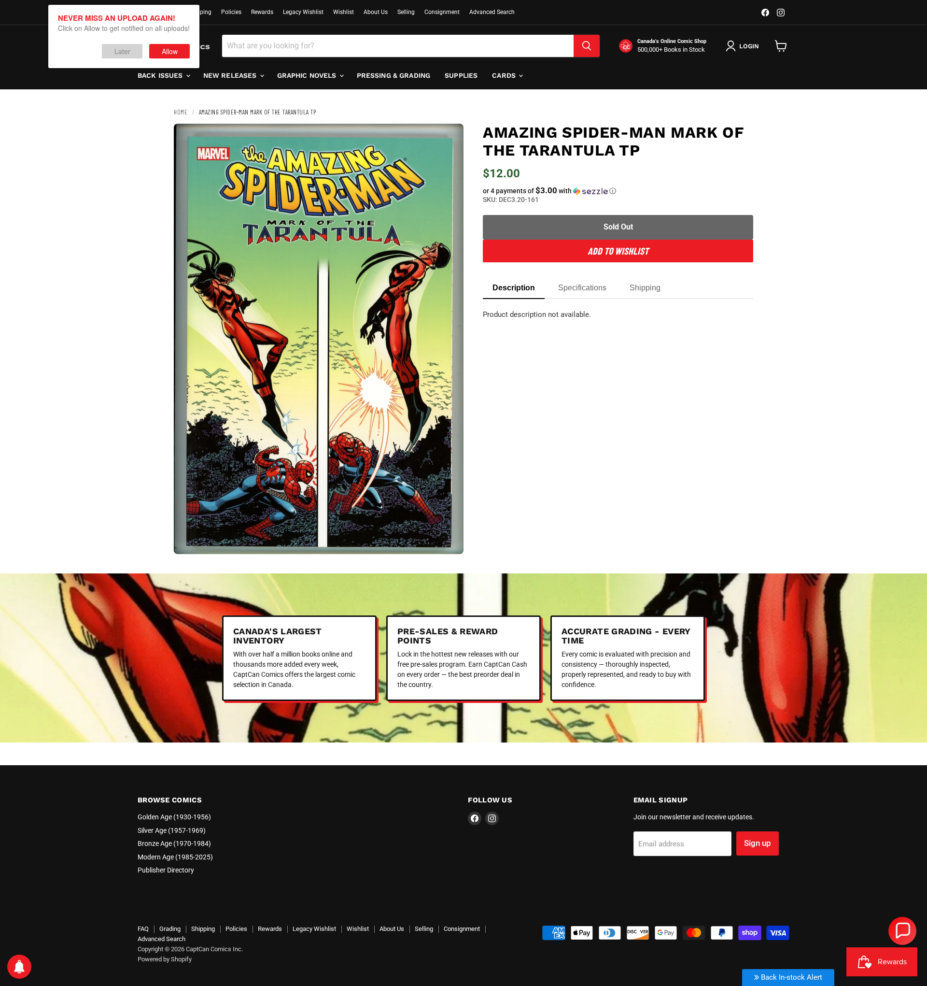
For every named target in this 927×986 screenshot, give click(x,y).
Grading (170, 928)
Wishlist (343, 12)
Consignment (442, 12)
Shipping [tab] (645, 288)
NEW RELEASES (231, 75)
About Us (376, 12)
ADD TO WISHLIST (618, 251)
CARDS (505, 75)
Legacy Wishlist (303, 12)
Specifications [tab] (582, 288)
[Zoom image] (448, 538)
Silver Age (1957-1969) (172, 830)
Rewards (262, 12)
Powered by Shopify (165, 959)
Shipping (199, 12)
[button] (618, 191)
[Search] (587, 46)
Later (122, 51)
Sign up (757, 843)
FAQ (143, 928)
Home (180, 112)
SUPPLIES (461, 75)
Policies (231, 12)
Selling (406, 12)
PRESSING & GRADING (394, 75)
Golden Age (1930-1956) (174, 817)
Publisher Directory (166, 870)
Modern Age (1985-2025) (175, 857)
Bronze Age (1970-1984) (174, 843)
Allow (170, 51)
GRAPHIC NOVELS (307, 75)
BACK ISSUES (161, 75)
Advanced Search (492, 12)
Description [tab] (513, 288)
